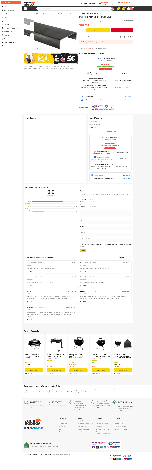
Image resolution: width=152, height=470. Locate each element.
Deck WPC (61, 429)
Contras (82, 226)
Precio (81, 202)
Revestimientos (63, 423)
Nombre (83, 232)
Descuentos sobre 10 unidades (94, 75)
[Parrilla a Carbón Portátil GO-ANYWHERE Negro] (34, 344)
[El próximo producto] (132, 14)
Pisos (60, 421)
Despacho (82, 204)
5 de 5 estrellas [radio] (96, 199)
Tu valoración (84, 210)
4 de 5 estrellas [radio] (94, 199)
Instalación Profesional (84, 421)
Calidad (82, 206)
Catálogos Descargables (102, 429)
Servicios (80, 418)
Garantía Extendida (83, 432)
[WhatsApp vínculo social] (128, 37)
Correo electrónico (85, 238)
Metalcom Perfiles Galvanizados (46, 14)
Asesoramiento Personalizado (85, 423)
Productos (62, 418)
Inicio (25, 14)
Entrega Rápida (82, 426)
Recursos (99, 418)
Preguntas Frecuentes (102, 423)
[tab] (110, 131)
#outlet (97, 127)
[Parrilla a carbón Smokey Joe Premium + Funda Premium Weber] (123, 344)
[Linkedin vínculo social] (127, 37)
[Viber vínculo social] (132, 37)
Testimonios (99, 426)
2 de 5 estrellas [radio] (92, 199)
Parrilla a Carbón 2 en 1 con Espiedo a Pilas (56, 355)
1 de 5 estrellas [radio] (91, 199)
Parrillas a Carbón (30, 360)
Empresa (117, 418)
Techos (61, 432)
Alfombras (62, 426)
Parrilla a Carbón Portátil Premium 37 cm (101, 355)
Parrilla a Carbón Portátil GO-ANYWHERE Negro (33, 356)
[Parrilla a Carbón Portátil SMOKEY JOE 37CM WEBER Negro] (78, 344)
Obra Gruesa (32, 14)
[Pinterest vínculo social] (125, 37)
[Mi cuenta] (118, 8)
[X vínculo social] (122, 37)
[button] (34, 370)
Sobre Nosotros (118, 421)
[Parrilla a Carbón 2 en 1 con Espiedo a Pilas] (56, 344)
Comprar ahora (122, 30)
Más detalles (128, 96)
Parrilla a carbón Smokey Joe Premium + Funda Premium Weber (122, 356)
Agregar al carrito (98, 30)
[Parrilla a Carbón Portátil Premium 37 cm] (101, 344)
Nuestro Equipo (118, 423)
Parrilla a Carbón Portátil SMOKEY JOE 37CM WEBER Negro (77, 356)
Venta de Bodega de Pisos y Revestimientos (40, 454)
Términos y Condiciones (120, 429)
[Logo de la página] (29, 3)
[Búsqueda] (112, 8)
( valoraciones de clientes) (93, 21)
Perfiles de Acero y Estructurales (65, 14)
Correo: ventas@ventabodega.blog (103, 432)
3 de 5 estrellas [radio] (93, 199)
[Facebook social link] (120, 37)
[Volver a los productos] (130, 14)
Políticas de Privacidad (120, 426)
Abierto (78, 14)
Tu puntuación (84, 199)
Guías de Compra (100, 421)
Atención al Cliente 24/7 (84, 429)
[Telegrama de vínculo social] (130, 37)
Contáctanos (117, 432)
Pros (81, 220)
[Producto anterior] (128, 14)
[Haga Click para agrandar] (37, 49)
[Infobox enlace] (34, 404)
